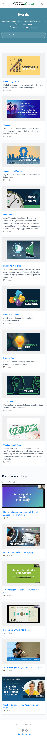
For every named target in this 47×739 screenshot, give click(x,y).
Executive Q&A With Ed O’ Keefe (16, 630)
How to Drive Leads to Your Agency (18, 552)
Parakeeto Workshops (12, 266)
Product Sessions (11, 315)
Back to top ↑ (26, 734)
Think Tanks (8, 401)
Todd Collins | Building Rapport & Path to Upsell (23, 667)
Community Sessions (12, 81)
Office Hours (8, 215)
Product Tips (8, 358)
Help (19, 734)
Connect (6, 125)
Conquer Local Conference (14, 171)
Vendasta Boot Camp (12, 445)
